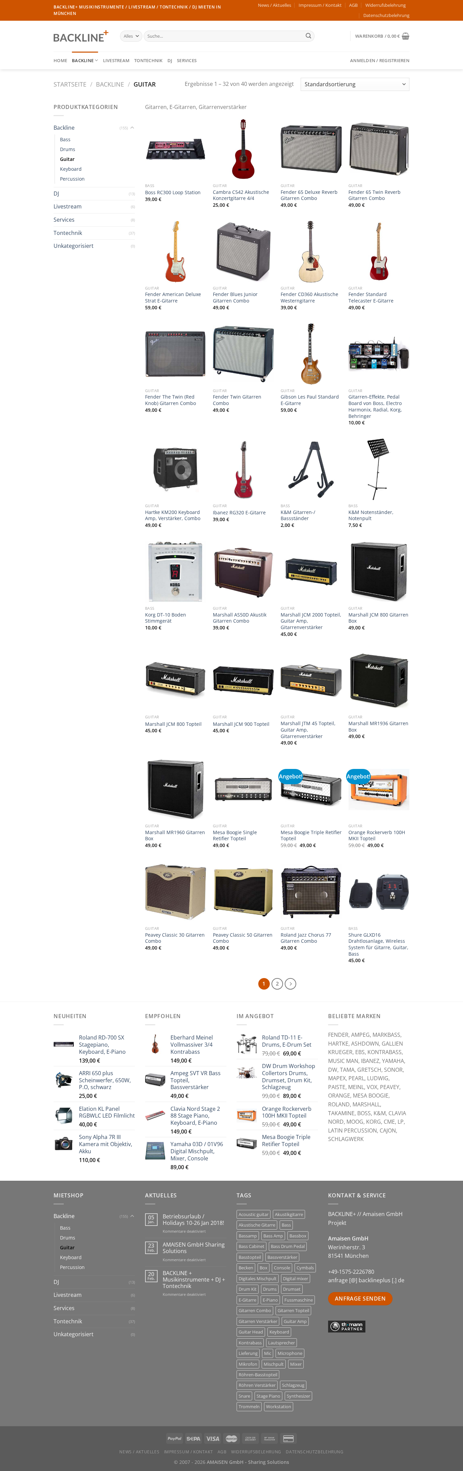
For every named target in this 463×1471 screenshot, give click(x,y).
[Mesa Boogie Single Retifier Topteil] (243, 789)
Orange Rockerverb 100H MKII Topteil (376, 835)
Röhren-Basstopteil (258, 1375)
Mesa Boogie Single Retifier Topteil (235, 835)
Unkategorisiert (74, 246)
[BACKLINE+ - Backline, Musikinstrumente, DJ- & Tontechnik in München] (82, 36)
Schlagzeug (293, 1385)
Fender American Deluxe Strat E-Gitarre (173, 297)
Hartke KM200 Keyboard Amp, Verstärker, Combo (172, 515)
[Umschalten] (132, 128)
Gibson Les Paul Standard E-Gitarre (310, 400)
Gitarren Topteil (293, 1310)
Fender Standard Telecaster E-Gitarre (371, 297)
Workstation (278, 1406)
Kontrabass (250, 1343)
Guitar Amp (295, 1321)
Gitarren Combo (255, 1310)
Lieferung (248, 1353)
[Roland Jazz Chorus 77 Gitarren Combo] (311, 891)
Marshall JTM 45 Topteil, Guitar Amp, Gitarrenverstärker (308, 729)
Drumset (292, 1289)
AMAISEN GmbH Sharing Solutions (194, 1248)
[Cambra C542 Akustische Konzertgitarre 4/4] (243, 149)
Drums (67, 149)
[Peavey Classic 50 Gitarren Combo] (243, 891)
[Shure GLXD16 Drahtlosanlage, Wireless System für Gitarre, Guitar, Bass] (378, 891)
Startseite (70, 84)
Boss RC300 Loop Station (173, 192)
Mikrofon (248, 1364)
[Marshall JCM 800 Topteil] (175, 680)
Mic (267, 1353)
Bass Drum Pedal (288, 1246)
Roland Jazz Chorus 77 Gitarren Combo (306, 938)
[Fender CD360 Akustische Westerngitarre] (311, 251)
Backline (83, 60)
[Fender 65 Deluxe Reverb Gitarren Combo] (311, 149)
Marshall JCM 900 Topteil (241, 724)
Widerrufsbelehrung (385, 5)
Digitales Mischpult (258, 1278)
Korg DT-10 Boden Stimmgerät (165, 618)
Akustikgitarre (289, 1214)
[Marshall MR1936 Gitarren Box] (378, 680)
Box (263, 1268)
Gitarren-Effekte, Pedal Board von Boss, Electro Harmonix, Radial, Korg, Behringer (375, 406)
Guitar (67, 159)
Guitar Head (251, 1332)
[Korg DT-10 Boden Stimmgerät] (175, 571)
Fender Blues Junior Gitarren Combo (235, 297)
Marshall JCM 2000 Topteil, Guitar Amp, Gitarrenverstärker (311, 621)
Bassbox (297, 1236)
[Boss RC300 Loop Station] (175, 149)
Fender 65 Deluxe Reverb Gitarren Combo (309, 195)
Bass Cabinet (251, 1246)
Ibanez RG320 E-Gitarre (239, 513)
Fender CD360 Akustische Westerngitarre (309, 297)
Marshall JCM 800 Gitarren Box (378, 618)
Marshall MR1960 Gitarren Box (175, 835)
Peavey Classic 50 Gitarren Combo (243, 938)
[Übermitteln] (308, 36)
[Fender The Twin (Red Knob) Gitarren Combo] (175, 354)
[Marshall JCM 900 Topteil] (243, 680)
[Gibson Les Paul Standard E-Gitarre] (311, 354)
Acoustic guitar (253, 1214)
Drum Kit (248, 1289)
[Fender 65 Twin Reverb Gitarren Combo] (378, 149)
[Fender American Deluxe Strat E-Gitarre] (175, 251)
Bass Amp (273, 1236)
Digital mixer (295, 1278)
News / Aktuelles (274, 5)
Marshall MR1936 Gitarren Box (378, 726)
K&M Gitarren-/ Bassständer (298, 515)
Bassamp (248, 1236)
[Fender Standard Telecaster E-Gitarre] (378, 251)
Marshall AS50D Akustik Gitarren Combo (239, 618)
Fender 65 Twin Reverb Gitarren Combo (374, 195)
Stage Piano (268, 1396)
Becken (246, 1268)
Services (187, 60)
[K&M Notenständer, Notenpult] (378, 469)
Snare (244, 1396)
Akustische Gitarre (257, 1225)
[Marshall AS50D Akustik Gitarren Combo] (243, 571)
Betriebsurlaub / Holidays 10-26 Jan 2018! (193, 1219)
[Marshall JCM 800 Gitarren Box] (378, 571)
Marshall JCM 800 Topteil (173, 724)
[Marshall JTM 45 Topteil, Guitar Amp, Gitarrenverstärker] (311, 680)
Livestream (116, 60)
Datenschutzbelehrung (386, 15)
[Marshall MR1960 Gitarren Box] (175, 789)
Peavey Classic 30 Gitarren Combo (175, 938)
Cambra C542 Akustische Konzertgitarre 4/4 (241, 195)
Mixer (296, 1364)
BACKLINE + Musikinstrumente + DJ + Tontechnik (194, 1280)
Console (282, 1268)
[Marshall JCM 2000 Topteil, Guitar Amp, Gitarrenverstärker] (311, 571)
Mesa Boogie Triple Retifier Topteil (311, 835)
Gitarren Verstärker (258, 1321)
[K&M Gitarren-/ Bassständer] (311, 469)
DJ (170, 60)
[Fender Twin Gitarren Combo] (243, 354)
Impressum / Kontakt (320, 5)
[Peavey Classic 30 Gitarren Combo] (175, 891)
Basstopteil (250, 1257)
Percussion (72, 179)
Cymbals (305, 1268)
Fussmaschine (298, 1300)
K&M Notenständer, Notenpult (371, 515)
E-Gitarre (247, 1300)
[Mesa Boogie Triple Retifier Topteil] (311, 789)
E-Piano (270, 1300)
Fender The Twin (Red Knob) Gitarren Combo (170, 400)
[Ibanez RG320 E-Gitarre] (243, 469)
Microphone (290, 1353)
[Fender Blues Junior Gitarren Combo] (243, 251)
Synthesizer (298, 1396)
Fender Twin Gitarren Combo (237, 400)
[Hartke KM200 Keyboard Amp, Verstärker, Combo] (175, 469)
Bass (65, 139)
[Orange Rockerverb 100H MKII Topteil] (378, 789)
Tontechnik (148, 60)
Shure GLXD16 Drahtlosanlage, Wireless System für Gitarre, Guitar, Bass (378, 944)
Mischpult (274, 1364)
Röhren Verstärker (257, 1385)
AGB (353, 5)
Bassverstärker (282, 1257)
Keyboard (71, 169)
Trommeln (249, 1406)
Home (60, 60)
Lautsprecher (281, 1343)
